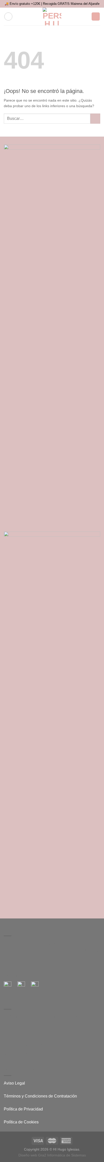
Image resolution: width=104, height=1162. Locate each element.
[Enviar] (95, 118)
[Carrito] (96, 16)
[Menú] (8, 16)
